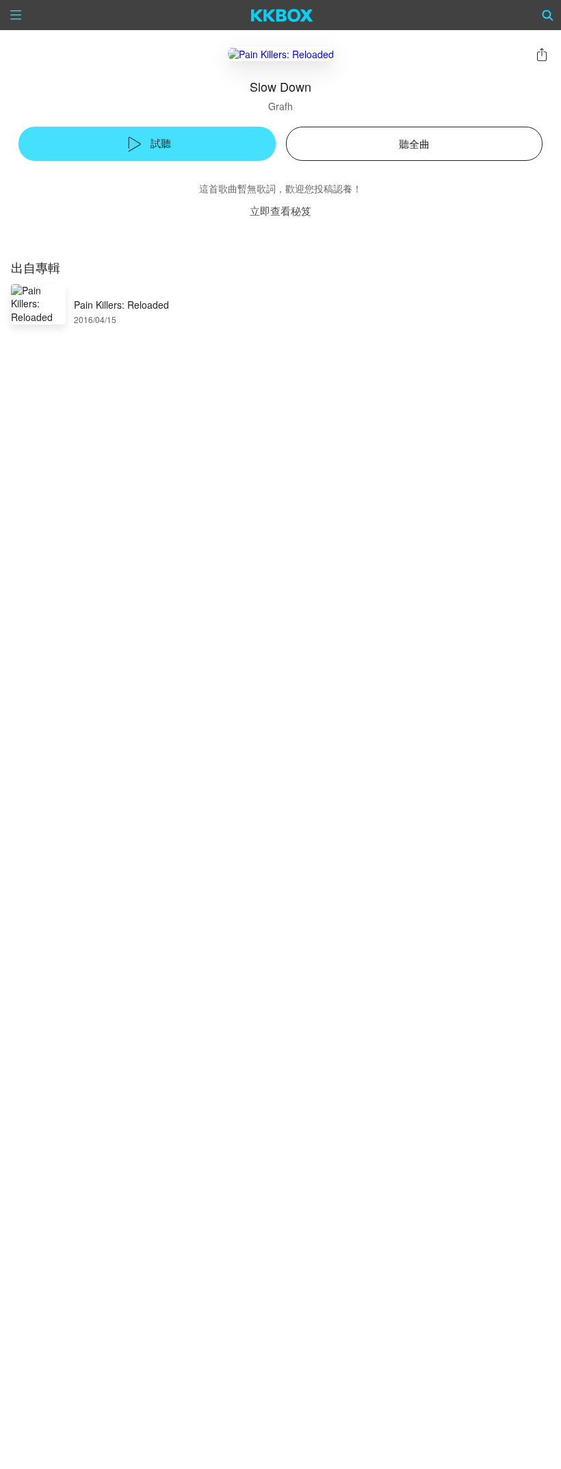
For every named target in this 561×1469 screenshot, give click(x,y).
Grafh (280, 106)
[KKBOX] (282, 15)
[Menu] (16, 15)
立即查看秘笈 (280, 210)
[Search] (548, 15)
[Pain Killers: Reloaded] (281, 54)
